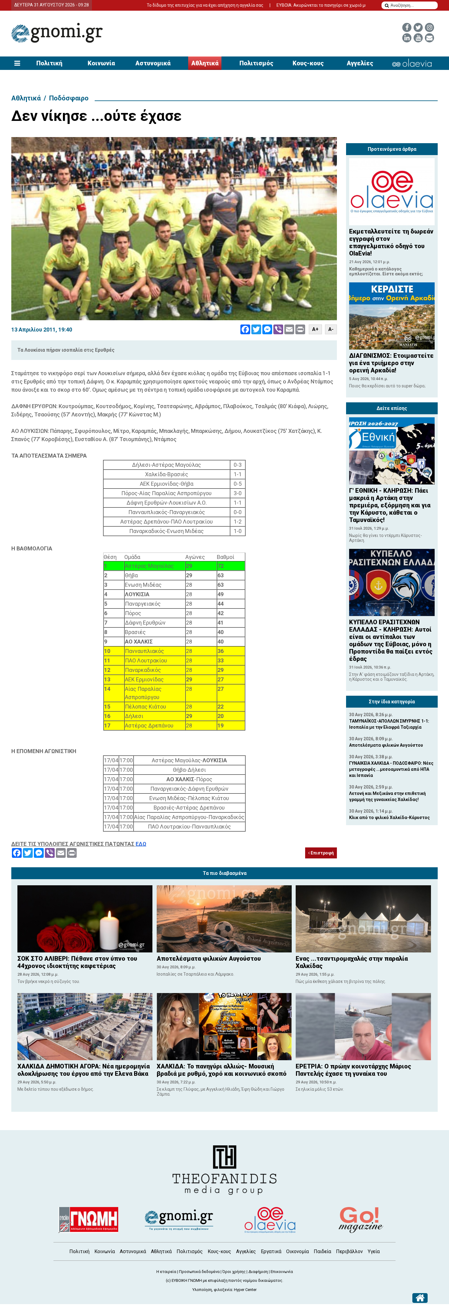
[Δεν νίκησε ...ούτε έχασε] (174, 228)
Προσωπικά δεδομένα (199, 1271)
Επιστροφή (322, 852)
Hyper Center (245, 1289)
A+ (315, 329)
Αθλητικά (204, 63)
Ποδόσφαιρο (69, 98)
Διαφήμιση (258, 1271)
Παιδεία (322, 1251)
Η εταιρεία (166, 1271)
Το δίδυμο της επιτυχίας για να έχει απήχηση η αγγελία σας (162, 5)
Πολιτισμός (256, 63)
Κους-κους (308, 63)
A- (331, 329)
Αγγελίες (360, 63)
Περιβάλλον (349, 1251)
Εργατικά (271, 1251)
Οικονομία (297, 1251)
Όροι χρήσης (234, 1271)
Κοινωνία (101, 63)
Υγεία (374, 1251)
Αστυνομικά (152, 63)
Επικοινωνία (282, 1271)
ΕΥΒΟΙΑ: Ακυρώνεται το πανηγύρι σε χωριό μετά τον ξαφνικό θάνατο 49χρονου (311, 5)
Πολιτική (49, 63)
